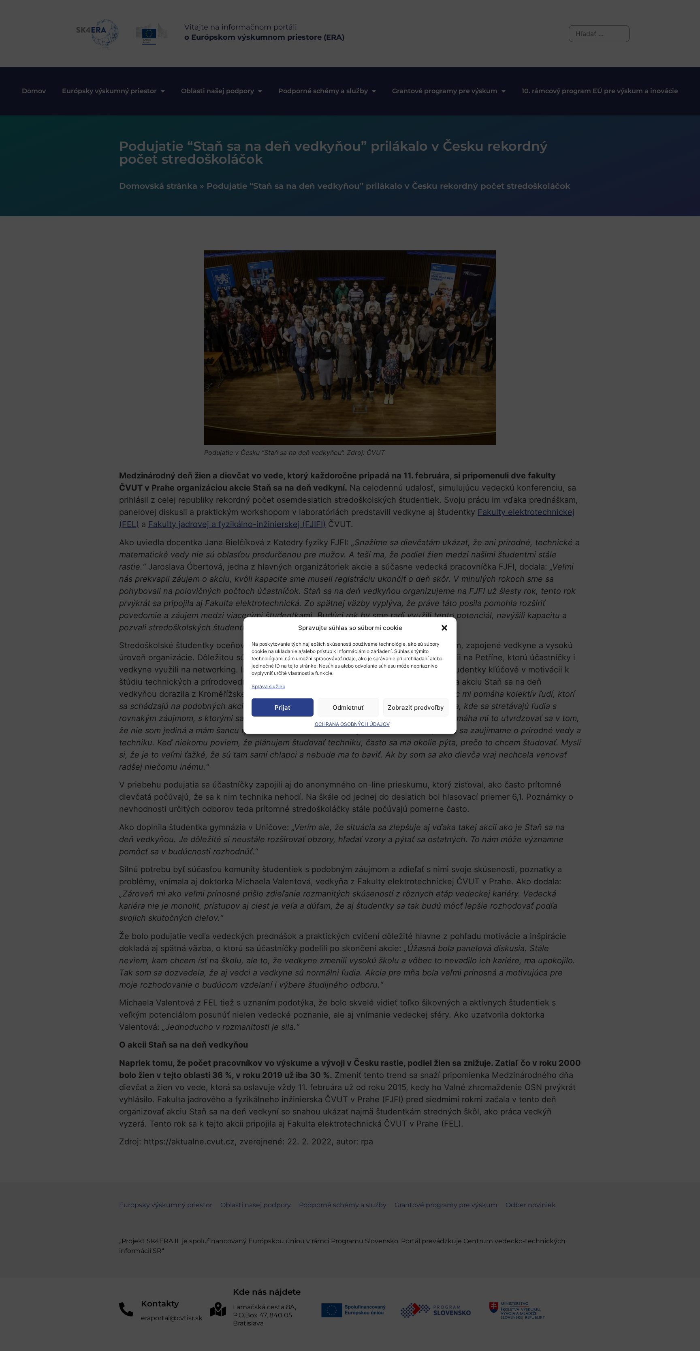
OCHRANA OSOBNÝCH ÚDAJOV (352, 724)
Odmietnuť (348, 707)
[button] (444, 628)
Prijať (282, 707)
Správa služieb (268, 686)
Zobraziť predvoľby (416, 707)
